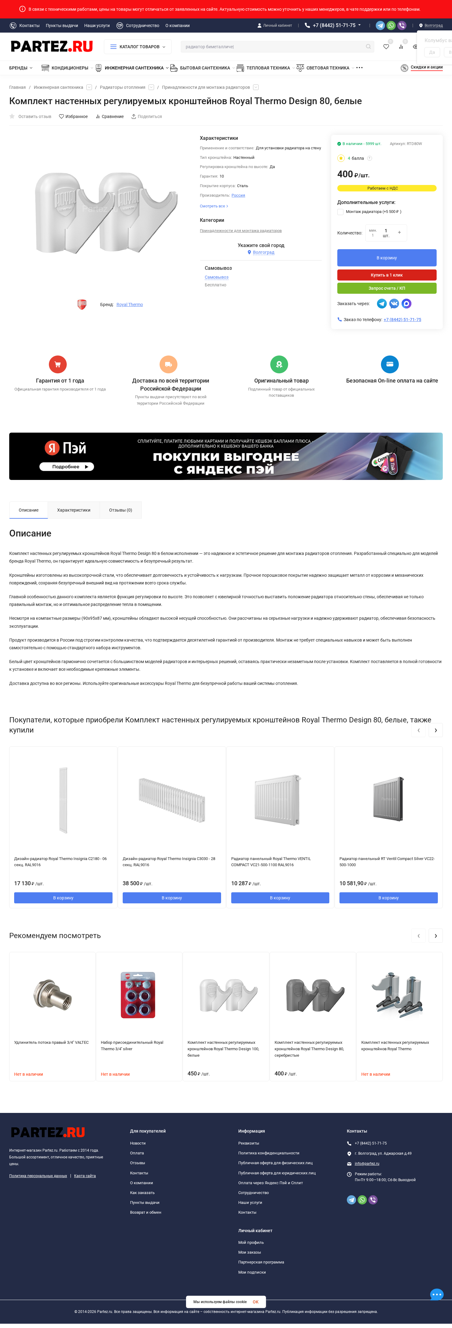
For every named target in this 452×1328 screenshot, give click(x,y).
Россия (238, 195)
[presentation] (418, 730)
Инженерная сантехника (58, 87)
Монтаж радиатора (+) (373, 211)
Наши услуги (250, 1202)
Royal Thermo (130, 304)
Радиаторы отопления (122, 87)
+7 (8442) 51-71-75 (334, 25)
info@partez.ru (367, 1163)
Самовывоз (216, 277)
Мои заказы (249, 1252)
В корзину (387, 257)
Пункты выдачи (145, 1202)
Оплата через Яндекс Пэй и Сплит (270, 1183)
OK (256, 1301)
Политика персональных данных (38, 1176)
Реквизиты (248, 1143)
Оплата (137, 1153)
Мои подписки (252, 1272)
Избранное (76, 116)
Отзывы (137, 1163)
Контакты (139, 1173)
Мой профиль (251, 1242)
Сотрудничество (253, 1192)
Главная (17, 87)
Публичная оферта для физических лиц (275, 1163)
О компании (141, 1183)
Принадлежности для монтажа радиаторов (206, 87)
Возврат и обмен (145, 1212)
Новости (138, 1143)
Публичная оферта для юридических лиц (277, 1173)
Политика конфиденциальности (268, 1153)
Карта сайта (85, 1176)
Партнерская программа (261, 1262)
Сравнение (113, 116)
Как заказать (142, 1192)
